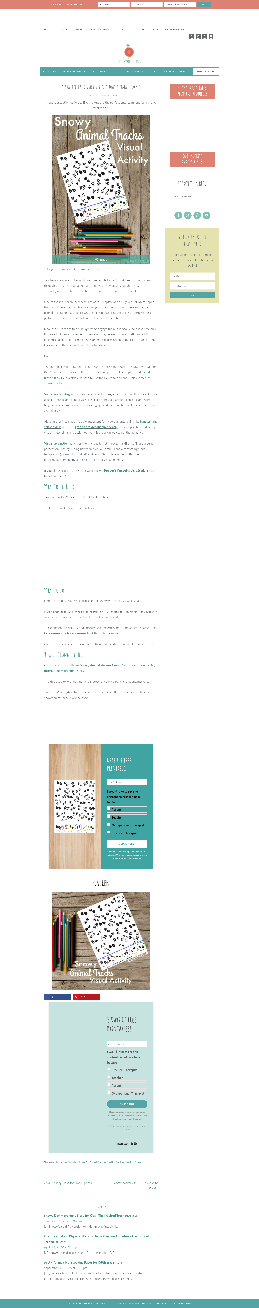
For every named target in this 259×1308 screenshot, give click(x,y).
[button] (127, 812)
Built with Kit (127, 1144)
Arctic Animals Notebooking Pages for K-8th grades (80, 1262)
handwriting (148, 421)
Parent (116, 809)
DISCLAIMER (133, 1303)
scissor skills (52, 427)
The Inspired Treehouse (129, 53)
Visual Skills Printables (134, 1162)
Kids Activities (61, 1162)
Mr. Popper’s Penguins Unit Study (122, 470)
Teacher (117, 817)
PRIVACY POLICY (119, 1303)
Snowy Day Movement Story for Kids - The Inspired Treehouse (87, 1215)
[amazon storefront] (192, 165)
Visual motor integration (61, 394)
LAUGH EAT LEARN (182, 1303)
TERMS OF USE (147, 1303)
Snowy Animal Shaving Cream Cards (105, 665)
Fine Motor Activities (76, 1162)
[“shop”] (192, 98)
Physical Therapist (124, 833)
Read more (94, 269)
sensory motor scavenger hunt (72, 633)
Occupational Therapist (128, 825)
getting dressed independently (96, 427)
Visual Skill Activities (115, 1162)
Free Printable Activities (96, 1162)
